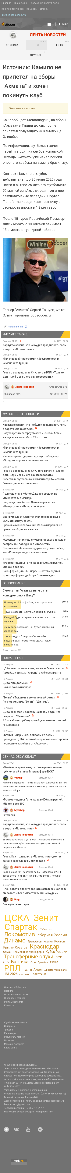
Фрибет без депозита (14, 14)
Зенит (46, 918)
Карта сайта (10, 1047)
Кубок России (56, 952)
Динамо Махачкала (55, 969)
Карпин (48, 941)
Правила (6, 3)
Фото (62, 43)
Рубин (43, 929)
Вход (65, 23)
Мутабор (19, 810)
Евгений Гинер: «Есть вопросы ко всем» (28, 735)
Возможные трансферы (28, 952)
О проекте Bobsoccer (15, 987)
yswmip (18, 777)
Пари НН (27, 970)
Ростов (59, 941)
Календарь (10, 1033)
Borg (17, 899)
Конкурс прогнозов (13, 8)
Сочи (33, 962)
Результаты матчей (14, 1037)
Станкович (24, 974)
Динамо (15, 940)
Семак (7, 951)
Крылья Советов (15, 947)
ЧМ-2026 (10, 974)
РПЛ (12, 968)
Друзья (37, 53)
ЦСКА (17, 918)
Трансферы (20, 3)
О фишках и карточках (16, 994)
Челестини (38, 974)
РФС (50, 929)
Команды (32, 8)
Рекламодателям (13, 1002)
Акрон (38, 969)
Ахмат (54, 962)
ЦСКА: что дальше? (15, 682)
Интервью (9, 1026)
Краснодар (44, 946)
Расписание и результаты (44, 3)
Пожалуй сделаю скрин (16, 904)
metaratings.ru (15, 326)
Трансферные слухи (28, 956)
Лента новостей (25, 386)
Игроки (44, 8)
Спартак (20, 927)
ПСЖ (58, 957)
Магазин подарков (14, 1044)
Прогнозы (9, 1040)
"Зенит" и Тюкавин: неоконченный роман (29, 697)
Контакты (9, 1005)
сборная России (52, 935)
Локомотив (19, 934)
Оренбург (43, 962)
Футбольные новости (15, 1022)
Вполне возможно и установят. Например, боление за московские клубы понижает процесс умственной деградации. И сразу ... (33, 843)
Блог (39, 43)
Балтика (20, 961)
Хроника (12, 45)
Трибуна (8, 1029)
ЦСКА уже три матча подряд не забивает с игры (34, 668)
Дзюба (6, 962)
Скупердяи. (9, 815)
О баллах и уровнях (14, 998)
